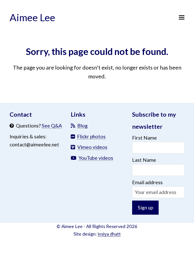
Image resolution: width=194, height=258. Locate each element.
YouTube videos (96, 158)
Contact (21, 114)
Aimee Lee (32, 17)
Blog (82, 125)
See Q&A (52, 125)
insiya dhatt (109, 234)
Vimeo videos (92, 147)
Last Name (144, 160)
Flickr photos (91, 136)
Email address (147, 182)
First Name (144, 138)
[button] (181, 17)
